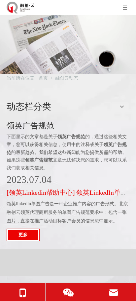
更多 (23, 234)
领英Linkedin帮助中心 (41, 192)
